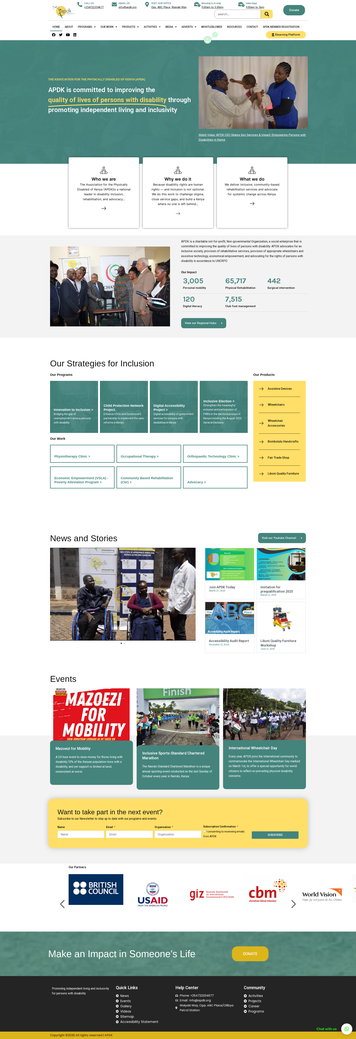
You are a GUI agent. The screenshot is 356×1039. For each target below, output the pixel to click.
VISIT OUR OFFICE (161, 3)
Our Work (107, 26)
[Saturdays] (241, 4)
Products (128, 26)
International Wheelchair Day (253, 748)
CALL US (89, 3)
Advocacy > (196, 482)
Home (56, 26)
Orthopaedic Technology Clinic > (213, 456)
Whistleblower (211, 26)
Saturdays (251, 3)
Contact (252, 26)
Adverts (187, 26)
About (69, 26)
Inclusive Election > (219, 401)
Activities (150, 26)
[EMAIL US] (114, 4)
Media (169, 26)
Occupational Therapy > (140, 456)
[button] (56, 594)
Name (61, 827)
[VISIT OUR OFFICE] (146, 4)
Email (109, 827)
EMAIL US (124, 3)
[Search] (267, 14)
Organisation (163, 827)
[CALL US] (79, 4)
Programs (85, 26)
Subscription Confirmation (219, 826)
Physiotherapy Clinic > (72, 456)
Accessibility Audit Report (229, 641)
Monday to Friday (211, 3)
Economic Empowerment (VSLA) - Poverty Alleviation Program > (81, 480)
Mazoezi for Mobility (73, 748)
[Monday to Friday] (197, 4)
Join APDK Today (222, 587)
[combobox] (238, 14)
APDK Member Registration (281, 26)
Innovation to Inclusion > (73, 410)
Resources (234, 26)
